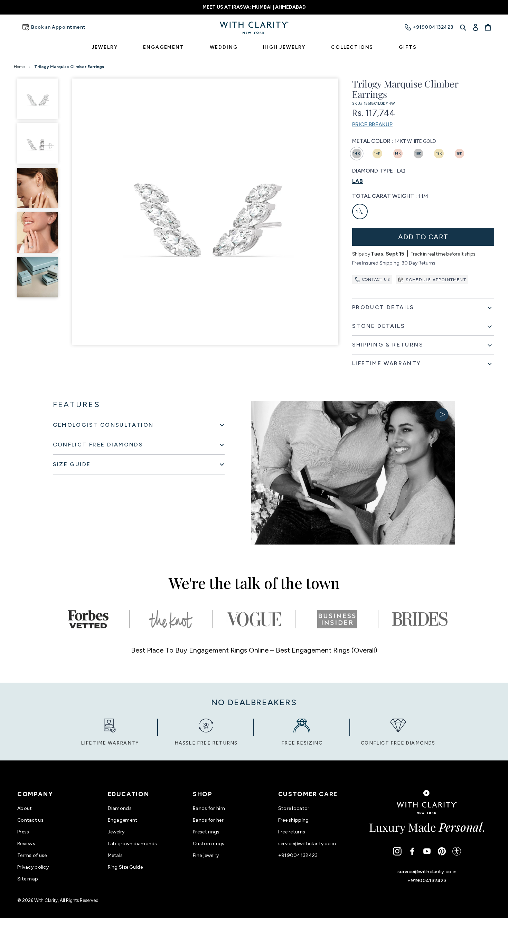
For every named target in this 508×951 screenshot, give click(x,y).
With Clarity (46, 900)
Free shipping (293, 820)
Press (23, 832)
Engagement (123, 820)
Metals (115, 855)
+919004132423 (298, 855)
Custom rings (208, 844)
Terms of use (32, 855)
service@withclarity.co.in (307, 844)
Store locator (294, 808)
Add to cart (423, 237)
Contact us (376, 279)
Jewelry (116, 832)
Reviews (26, 844)
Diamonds (120, 808)
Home (19, 66)
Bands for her (208, 820)
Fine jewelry (206, 855)
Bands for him (209, 808)
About (24, 808)
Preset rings (206, 832)
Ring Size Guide (125, 867)
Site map (27, 879)
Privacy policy (33, 867)
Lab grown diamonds (132, 844)
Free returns (291, 832)
